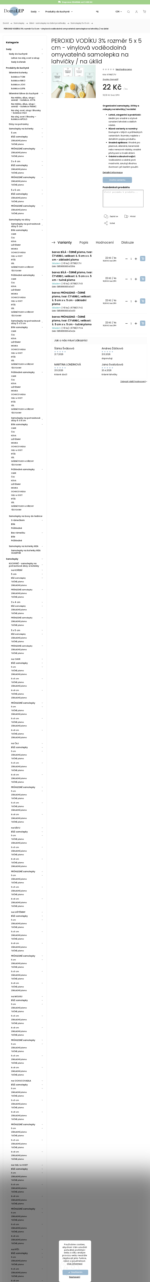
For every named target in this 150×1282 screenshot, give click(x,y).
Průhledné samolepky (23, 275)
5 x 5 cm (15, 190)
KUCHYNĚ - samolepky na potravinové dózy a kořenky (24, 564)
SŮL (12, 263)
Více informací (74, 1263)
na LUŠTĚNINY (18, 912)
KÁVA (13, 241)
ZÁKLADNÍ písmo (19, 140)
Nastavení (74, 1277)
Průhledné (16, 528)
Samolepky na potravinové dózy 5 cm (25, 225)
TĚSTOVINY (16, 270)
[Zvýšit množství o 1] (136, 259)
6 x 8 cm (15, 690)
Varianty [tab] (65, 242)
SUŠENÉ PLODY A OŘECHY (22, 267)
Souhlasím (76, 1272)
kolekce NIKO (18, 80)
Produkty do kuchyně (17, 67)
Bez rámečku (18, 532)
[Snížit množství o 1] (126, 259)
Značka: (110, 79)
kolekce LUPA (18, 88)
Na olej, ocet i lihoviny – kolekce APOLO (23, 118)
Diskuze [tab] (127, 242)
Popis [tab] (83, 242)
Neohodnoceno (124, 69)
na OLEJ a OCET (19, 1165)
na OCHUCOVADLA (21, 1080)
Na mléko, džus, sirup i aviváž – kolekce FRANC (23, 105)
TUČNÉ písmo (17, 144)
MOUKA (14, 249)
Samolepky (12, 558)
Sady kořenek (18, 61)
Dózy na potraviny (19, 124)
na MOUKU (16, 996)
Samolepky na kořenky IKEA (24, 546)
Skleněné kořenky (18, 72)
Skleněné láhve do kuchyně (23, 93)
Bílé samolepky (19, 230)
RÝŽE (13, 260)
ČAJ (13, 237)
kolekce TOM (18, 76)
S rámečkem (18, 520)
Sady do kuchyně (18, 53)
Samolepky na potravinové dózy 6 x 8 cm (25, 419)
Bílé (13, 524)
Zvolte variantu (117, 179)
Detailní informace (113, 172)
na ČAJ (15, 743)
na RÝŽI (15, 1249)
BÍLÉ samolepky (19, 136)
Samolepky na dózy (19, 219)
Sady (8, 49)
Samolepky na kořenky (21, 128)
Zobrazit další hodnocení (133, 381)
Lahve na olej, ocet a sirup (25, 58)
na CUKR (15, 659)
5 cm (13, 132)
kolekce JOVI (18, 84)
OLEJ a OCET (17, 256)
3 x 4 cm (15, 161)
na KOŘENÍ (16, 570)
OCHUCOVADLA (18, 252)
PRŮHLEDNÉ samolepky (23, 148)
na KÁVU (15, 827)
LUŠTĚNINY (16, 245)
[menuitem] (35, 11)
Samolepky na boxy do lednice (25, 516)
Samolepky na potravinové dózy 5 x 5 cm (25, 322)
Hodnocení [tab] (105, 242)
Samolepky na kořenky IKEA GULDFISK (26, 551)
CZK (118, 12)
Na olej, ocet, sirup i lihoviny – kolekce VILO (26, 111)
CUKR (13, 234)
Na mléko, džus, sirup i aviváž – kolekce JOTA (23, 99)
